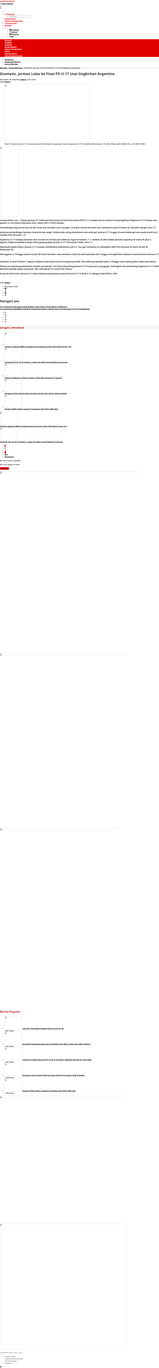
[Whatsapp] (5, 322)
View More (4, 468)
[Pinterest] (5, 293)
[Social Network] (5, 28)
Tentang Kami (11, 1361)
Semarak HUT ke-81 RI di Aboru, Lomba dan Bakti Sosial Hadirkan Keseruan (36, 362)
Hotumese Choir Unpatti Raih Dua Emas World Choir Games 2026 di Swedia (36, 393)
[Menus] (1, 6)
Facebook (15, 30)
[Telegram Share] (5, 319)
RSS (12, 36)
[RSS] (5, 295)
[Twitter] (5, 291)
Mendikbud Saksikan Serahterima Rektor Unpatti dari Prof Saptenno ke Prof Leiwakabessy (45, 309)
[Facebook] (5, 289)
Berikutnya (9, 457)
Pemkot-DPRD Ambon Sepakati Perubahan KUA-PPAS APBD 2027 (31, 409)
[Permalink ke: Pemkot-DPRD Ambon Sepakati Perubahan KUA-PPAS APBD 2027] (13, 407)
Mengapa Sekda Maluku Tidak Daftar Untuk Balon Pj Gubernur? (33, 307)
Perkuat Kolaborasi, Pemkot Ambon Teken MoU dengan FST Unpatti (33, 378)
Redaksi (8, 1363)
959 (6, 454)
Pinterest (15, 34)
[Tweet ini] (5, 315)
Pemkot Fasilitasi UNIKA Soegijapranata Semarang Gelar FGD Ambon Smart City (38, 347)
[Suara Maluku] (6, 4)
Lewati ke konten (7, 1)
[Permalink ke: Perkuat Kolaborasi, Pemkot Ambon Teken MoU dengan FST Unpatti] (13, 376)
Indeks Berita (10, 1356)
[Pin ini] (5, 317)
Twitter (14, 32)
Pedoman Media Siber (14, 1359)
